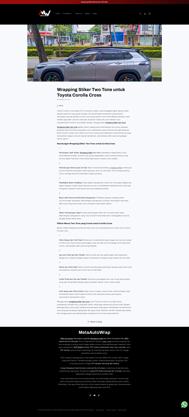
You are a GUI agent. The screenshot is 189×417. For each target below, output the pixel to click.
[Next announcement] (151, 2)
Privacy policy (100, 410)
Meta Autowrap (66, 339)
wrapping (113, 168)
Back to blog (96, 322)
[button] (140, 13)
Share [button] (61, 105)
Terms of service (111, 410)
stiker (120, 168)
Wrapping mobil (96, 339)
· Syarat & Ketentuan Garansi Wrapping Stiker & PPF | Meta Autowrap (73, 409)
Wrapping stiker (86, 153)
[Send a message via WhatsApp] (184, 404)
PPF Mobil (78, 347)
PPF (126, 339)
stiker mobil (106, 341)
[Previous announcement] (38, 2)
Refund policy (122, 410)
